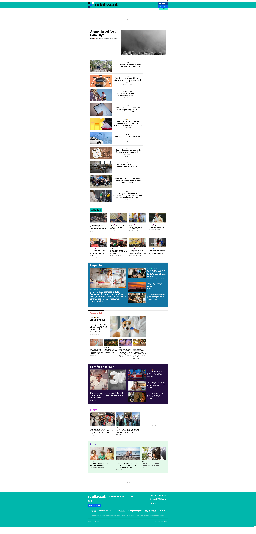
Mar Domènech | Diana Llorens (97, 467)
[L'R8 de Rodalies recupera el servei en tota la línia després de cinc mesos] (101, 66)
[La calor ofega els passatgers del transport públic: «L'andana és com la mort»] (137, 298)
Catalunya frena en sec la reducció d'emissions (127, 137)
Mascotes (92, 317)
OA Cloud (166, 521)
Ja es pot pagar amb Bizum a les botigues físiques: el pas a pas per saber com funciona (127, 109)
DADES (129, 119)
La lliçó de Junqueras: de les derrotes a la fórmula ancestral (118, 227)
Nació (127, 62)
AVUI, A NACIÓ (96, 210)
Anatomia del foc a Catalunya (103, 33)
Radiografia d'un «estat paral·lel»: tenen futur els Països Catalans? (136, 227)
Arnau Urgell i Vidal (127, 84)
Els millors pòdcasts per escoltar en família (99, 464)
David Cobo (92, 231)
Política (117, 8)
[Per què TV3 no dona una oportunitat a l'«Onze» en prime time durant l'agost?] (137, 375)
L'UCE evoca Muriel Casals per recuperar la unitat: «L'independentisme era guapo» (98, 253)
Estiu (117, 461)
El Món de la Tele (127, 91)
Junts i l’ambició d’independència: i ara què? (157, 226)
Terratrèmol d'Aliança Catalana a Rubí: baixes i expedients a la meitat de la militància (127, 181)
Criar (127, 162)
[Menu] (89, 9)
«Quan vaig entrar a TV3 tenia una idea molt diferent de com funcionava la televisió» (156, 384)
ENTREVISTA (98, 289)
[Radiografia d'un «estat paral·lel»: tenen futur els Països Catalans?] (137, 217)
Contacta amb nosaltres (94, 505)
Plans (143, 461)
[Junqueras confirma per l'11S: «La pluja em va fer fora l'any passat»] (118, 242)
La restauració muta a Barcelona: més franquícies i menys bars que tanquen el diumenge (98, 228)
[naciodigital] (93, 511)
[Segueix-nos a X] (89, 501)
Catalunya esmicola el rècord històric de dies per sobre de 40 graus (156, 285)
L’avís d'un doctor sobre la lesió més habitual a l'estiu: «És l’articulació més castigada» (96, 352)
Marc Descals (127, 199)
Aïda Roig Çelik (119, 469)
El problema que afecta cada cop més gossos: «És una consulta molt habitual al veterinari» (98, 326)
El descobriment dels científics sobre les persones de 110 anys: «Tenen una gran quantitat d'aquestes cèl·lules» (125, 352)
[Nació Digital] (101, 5)
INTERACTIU (98, 38)
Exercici (92, 347)
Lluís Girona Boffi (127, 127)
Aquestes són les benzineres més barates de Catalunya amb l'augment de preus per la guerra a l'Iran (127, 195)
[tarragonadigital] (135, 511)
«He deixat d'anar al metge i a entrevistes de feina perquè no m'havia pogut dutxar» (157, 253)
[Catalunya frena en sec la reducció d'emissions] (101, 138)
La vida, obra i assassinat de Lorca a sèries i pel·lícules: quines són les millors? (155, 395)
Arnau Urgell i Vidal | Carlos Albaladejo (109, 38)
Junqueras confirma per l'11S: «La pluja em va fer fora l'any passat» (118, 252)
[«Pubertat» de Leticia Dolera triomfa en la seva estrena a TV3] (101, 95)
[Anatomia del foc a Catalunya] (143, 42)
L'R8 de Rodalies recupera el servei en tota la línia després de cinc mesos (127, 65)
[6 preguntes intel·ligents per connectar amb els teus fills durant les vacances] (128, 453)
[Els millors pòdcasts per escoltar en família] (102, 453)
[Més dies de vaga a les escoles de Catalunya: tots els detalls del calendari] (101, 153)
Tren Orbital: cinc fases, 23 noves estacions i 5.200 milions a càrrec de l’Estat (127, 80)
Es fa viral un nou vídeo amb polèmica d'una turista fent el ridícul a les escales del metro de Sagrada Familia (128, 430)
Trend (91, 427)
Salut (120, 347)
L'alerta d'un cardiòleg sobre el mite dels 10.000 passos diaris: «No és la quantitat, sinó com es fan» (139, 352)
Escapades (106, 347)
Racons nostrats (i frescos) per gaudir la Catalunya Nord (110, 350)
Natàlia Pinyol (127, 170)
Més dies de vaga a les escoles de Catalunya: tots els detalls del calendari (127, 152)
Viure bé (96, 313)
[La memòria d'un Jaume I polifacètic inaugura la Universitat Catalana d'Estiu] (137, 242)
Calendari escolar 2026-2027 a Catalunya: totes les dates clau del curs (127, 166)
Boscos (92, 289)
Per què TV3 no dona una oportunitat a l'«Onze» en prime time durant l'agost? (155, 373)
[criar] (162, 511)
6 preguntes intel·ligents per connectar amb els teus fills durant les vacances (126, 465)
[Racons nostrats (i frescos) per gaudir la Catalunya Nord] (111, 342)
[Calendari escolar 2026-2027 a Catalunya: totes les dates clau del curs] (101, 167)
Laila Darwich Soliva (94, 334)
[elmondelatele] (150, 511)
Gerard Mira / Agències (152, 299)
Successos (111, 8)
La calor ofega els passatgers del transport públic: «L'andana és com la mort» (156, 296)
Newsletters (152, 1)
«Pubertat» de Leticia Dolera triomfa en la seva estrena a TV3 (128, 94)
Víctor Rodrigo (127, 97)
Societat (104, 8)
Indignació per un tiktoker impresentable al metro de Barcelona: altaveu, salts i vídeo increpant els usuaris (101, 431)
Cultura (123, 8)
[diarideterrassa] (119, 511)
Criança (92, 461)
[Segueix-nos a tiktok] (91, 501)
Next (93, 409)
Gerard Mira (127, 156)
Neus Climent (136, 358)
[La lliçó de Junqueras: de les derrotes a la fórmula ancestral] (118, 217)
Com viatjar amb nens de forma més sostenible (151, 464)
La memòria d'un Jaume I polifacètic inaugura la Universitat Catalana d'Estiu (137, 252)
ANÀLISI (98, 317)
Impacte (92, 38)
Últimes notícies (96, 8)
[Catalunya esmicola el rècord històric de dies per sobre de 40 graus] (137, 287)
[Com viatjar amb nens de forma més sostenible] (154, 453)
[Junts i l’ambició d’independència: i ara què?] (157, 217)
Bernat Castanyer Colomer (115, 230)
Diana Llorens (145, 467)
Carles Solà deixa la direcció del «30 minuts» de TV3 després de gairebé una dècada (106, 395)
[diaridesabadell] (105, 511)
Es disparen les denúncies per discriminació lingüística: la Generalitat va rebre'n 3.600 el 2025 (127, 123)
